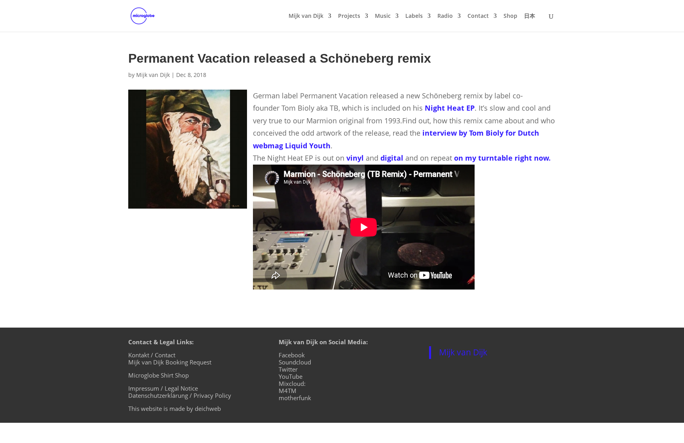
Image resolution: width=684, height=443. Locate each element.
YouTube (290, 376)
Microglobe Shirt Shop (158, 375)
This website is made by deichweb (174, 408)
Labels (414, 16)
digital (391, 158)
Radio (445, 16)
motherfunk (295, 398)
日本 (529, 16)
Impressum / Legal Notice (163, 388)
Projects (349, 16)
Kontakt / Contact (151, 355)
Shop (510, 16)
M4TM (287, 391)
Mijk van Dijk (306, 16)
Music (383, 16)
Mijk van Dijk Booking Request (169, 362)
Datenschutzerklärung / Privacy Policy (179, 395)
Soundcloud (295, 362)
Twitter (288, 369)
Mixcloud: (292, 383)
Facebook (292, 355)
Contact (478, 16)
